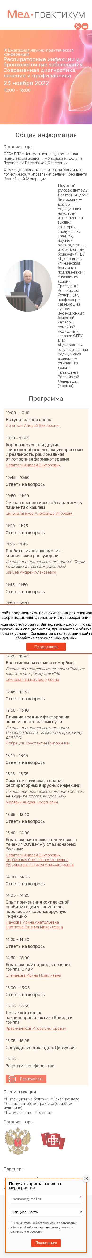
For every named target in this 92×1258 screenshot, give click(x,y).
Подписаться (46, 1243)
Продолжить (46, 646)
